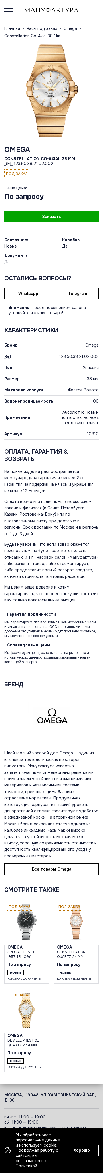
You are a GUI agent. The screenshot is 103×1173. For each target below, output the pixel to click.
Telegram (77, 293)
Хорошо (82, 1150)
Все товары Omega (51, 869)
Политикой (26, 1165)
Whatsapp (28, 293)
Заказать (51, 216)
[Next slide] (93, 89)
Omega (17, 149)
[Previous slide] (10, 89)
